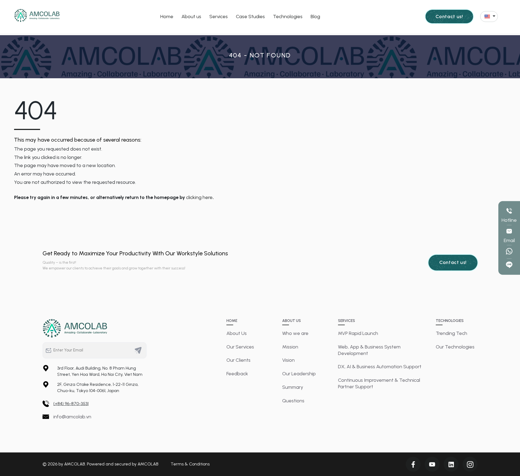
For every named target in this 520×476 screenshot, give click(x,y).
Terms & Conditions (190, 464)
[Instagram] (470, 464)
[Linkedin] (451, 464)
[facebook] (413, 464)
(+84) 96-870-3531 (71, 403)
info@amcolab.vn (72, 417)
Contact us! (449, 16)
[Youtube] (432, 464)
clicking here (199, 197)
